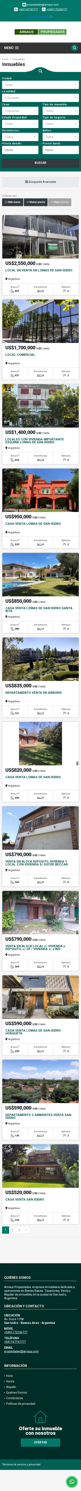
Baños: (47, 130)
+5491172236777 (57, 9)
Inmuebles (19, 59)
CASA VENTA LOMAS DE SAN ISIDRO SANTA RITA (38, 609)
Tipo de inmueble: (55, 104)
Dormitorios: (11, 130)
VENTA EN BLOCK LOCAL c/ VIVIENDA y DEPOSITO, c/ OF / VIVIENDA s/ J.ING (35, 947)
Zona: (6, 104)
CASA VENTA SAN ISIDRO (24, 1199)
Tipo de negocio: (54, 117)
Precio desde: (12, 143)
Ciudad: (7, 78)
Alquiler (11, 1387)
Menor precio (37, 202)
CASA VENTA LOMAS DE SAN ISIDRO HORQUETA (33, 1032)
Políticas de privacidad (20, 1403)
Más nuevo (14, 202)
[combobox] (40, 85)
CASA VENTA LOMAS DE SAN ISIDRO (33, 524)
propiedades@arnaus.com (21, 1351)
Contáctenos (14, 1398)
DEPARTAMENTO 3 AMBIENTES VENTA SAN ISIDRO (38, 1116)
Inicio (5, 59)
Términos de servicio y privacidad (21, 1464)
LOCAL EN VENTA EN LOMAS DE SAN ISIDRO (38, 270)
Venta (10, 1381)
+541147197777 (28, 9)
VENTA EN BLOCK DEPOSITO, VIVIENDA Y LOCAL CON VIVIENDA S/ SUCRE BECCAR (36, 863)
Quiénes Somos (16, 1392)
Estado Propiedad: (14, 117)
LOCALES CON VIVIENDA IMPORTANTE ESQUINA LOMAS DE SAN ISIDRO (34, 440)
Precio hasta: (52, 143)
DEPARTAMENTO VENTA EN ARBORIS (33, 693)
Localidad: (9, 91)
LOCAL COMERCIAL (20, 355)
